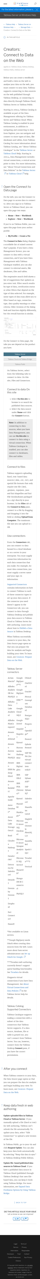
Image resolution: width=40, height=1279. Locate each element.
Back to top (21, 1202)
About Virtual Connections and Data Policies (18, 987)
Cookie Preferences (14, 1257)
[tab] (20, 354)
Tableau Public (20, 364)
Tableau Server (26, 150)
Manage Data (26, 27)
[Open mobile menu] (5, 3)
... (17, 27)
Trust (19, 1254)
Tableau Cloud (10, 153)
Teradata (15, 972)
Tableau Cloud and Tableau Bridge (20, 359)
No (24, 1219)
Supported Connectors (17, 584)
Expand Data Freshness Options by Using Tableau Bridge (20, 1189)
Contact (26, 1254)
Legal (15, 1244)
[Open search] (35, 4)
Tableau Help (10, 24)
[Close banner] (37, 9)
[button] (5, 37)
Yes (16, 1219)
